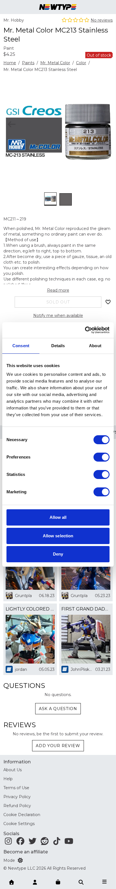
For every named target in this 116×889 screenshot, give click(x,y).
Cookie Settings (19, 823)
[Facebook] (20, 842)
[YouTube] (69, 842)
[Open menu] (104, 881)
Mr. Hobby (13, 20)
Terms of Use (16, 787)
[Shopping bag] (58, 882)
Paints (28, 62)
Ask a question (58, 708)
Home (9, 62)
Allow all (58, 517)
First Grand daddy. (85, 609)
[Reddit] (45, 842)
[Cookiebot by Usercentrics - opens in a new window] (85, 330)
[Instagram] (8, 842)
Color (81, 62)
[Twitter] (32, 842)
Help (8, 778)
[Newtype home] (58, 7)
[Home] (12, 881)
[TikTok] (57, 842)
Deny (58, 554)
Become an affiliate (25, 852)
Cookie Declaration (21, 814)
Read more (58, 290)
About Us (12, 769)
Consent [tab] (20, 345)
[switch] (101, 457)
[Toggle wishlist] (108, 302)
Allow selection (58, 535)
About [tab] (95, 345)
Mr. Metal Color (55, 62)
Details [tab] (58, 345)
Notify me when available (58, 315)
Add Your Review (58, 745)
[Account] (35, 881)
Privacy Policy (17, 796)
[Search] (81, 881)
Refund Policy (17, 805)
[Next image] (104, 124)
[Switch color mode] (20, 860)
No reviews (102, 20)
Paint (8, 48)
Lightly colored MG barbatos (30, 609)
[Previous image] (11, 124)
